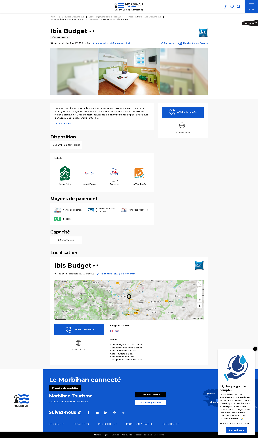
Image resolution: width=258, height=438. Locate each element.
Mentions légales (102, 435)
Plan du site (127, 435)
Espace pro (81, 424)
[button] (238, 7)
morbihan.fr (171, 424)
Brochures (56, 424)
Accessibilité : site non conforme (149, 435)
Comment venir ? (150, 394)
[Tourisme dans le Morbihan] (129, 6)
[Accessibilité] (225, 6)
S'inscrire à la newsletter (65, 388)
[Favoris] (232, 6)
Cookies (116, 435)
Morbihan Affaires (139, 424)
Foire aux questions (150, 402)
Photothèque (107, 424)
